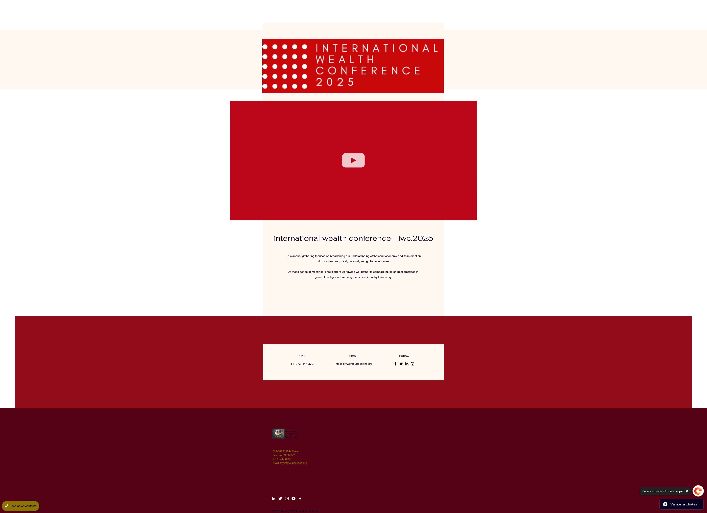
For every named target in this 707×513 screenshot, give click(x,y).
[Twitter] (401, 364)
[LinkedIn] (407, 364)
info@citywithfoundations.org (353, 363)
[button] (472, 216)
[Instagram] (412, 364)
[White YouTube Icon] (293, 498)
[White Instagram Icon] (286, 498)
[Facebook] (395, 364)
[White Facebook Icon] (300, 498)
